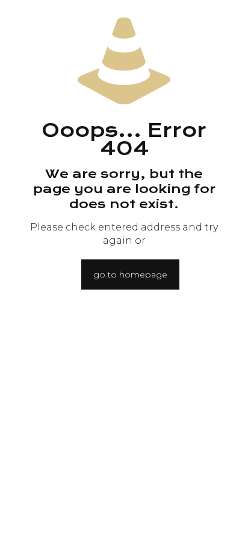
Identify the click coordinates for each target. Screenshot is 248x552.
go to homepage (130, 274)
